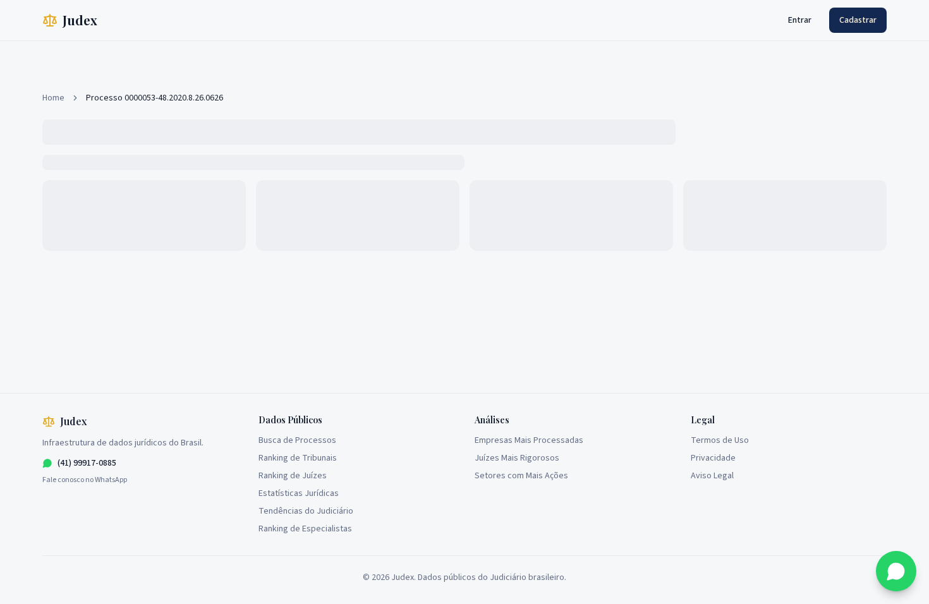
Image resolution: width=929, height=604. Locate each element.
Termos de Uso (720, 440)
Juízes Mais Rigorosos (517, 458)
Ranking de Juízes (292, 475)
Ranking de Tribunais (297, 458)
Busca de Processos (297, 440)
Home (53, 98)
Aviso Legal (712, 475)
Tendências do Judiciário (305, 511)
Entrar (799, 20)
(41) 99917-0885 (87, 463)
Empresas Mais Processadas (529, 440)
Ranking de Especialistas (305, 528)
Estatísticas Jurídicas (298, 493)
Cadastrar (858, 20)
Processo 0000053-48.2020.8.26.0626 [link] (154, 98)
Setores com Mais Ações (521, 475)
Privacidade (713, 458)
